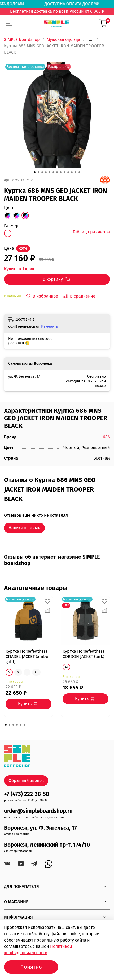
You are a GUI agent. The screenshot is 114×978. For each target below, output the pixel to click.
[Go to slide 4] (46, 172)
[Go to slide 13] (79, 172)
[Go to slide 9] (64, 172)
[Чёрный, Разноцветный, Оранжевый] (7, 215)
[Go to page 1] (6, 725)
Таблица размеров (91, 231)
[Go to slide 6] (53, 172)
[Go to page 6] (24, 725)
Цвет (9, 207)
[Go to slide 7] (57, 172)
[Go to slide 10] (68, 172)
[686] (105, 179)
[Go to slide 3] (42, 172)
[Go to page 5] (20, 725)
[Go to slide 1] (35, 172)
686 (106, 436)
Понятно (31, 967)
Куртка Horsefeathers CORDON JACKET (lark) (83, 654)
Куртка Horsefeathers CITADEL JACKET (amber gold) (28, 656)
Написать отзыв (24, 527)
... (90, 39)
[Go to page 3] (13, 725)
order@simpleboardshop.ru (38, 811)
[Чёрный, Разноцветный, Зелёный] (16, 215)
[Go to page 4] (17, 725)
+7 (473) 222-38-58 (26, 794)
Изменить (49, 326)
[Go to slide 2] (38, 172)
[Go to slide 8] (61, 172)
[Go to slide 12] (75, 172)
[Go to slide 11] (72, 172)
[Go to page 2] (9, 725)
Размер (11, 225)
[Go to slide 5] (49, 172)
